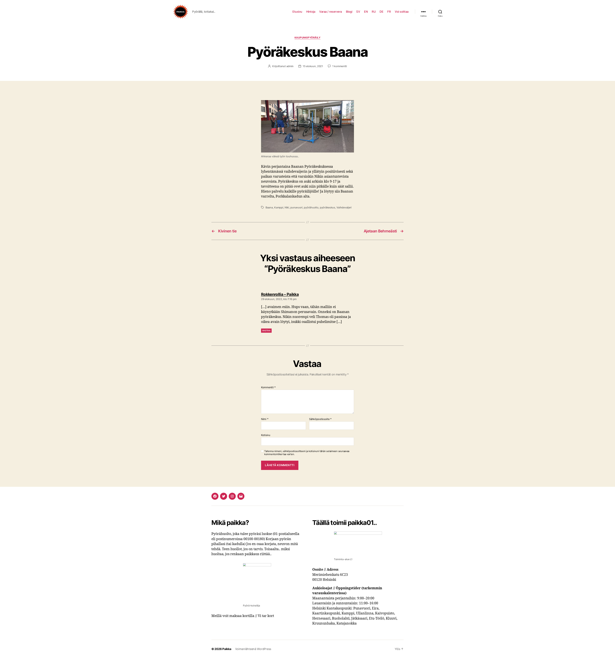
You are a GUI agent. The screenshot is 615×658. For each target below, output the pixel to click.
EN (366, 11)
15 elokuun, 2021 (313, 66)
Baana (269, 207)
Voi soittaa (402, 11)
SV (358, 11)
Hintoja (310, 11)
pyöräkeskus (327, 207)
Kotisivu (265, 434)
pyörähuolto (311, 207)
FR (389, 11)
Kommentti (268, 387)
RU (374, 11)
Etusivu (297, 11)
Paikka (226, 649)
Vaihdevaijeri (344, 207)
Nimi (264, 419)
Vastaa (266, 330)
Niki (287, 207)
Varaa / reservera (330, 11)
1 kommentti (339, 66)
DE (381, 11)
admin (290, 66)
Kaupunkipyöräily (308, 37)
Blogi (349, 11)
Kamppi (278, 207)
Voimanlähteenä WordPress (253, 649)
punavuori (296, 207)
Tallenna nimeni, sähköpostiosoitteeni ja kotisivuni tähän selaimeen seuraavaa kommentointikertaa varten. (306, 453)
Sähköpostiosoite (320, 419)
